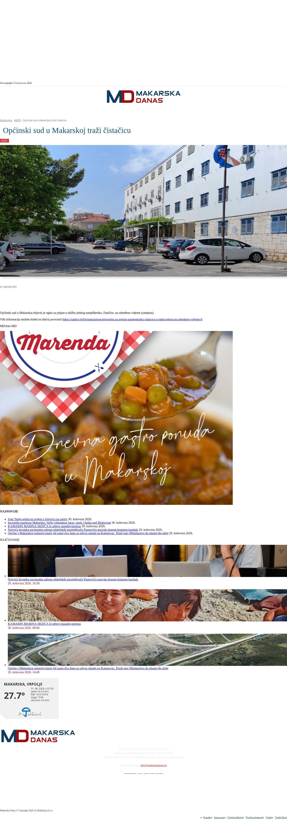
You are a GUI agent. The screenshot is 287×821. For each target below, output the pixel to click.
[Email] (76, 297)
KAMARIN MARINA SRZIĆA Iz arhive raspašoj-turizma (44, 526)
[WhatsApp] (62, 297)
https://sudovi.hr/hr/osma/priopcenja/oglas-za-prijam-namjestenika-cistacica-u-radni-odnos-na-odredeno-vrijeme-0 (132, 319)
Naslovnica (6, 120)
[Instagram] (270, 83)
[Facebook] (266, 83)
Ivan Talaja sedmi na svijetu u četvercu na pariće (37, 519)
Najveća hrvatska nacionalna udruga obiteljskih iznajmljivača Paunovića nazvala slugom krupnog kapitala (73, 529)
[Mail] (275, 83)
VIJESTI (17, 120)
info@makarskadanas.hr (153, 765)
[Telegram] (90, 297)
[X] (48, 297)
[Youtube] (279, 83)
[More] (104, 297)
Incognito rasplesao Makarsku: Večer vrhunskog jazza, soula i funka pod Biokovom (59, 522)
